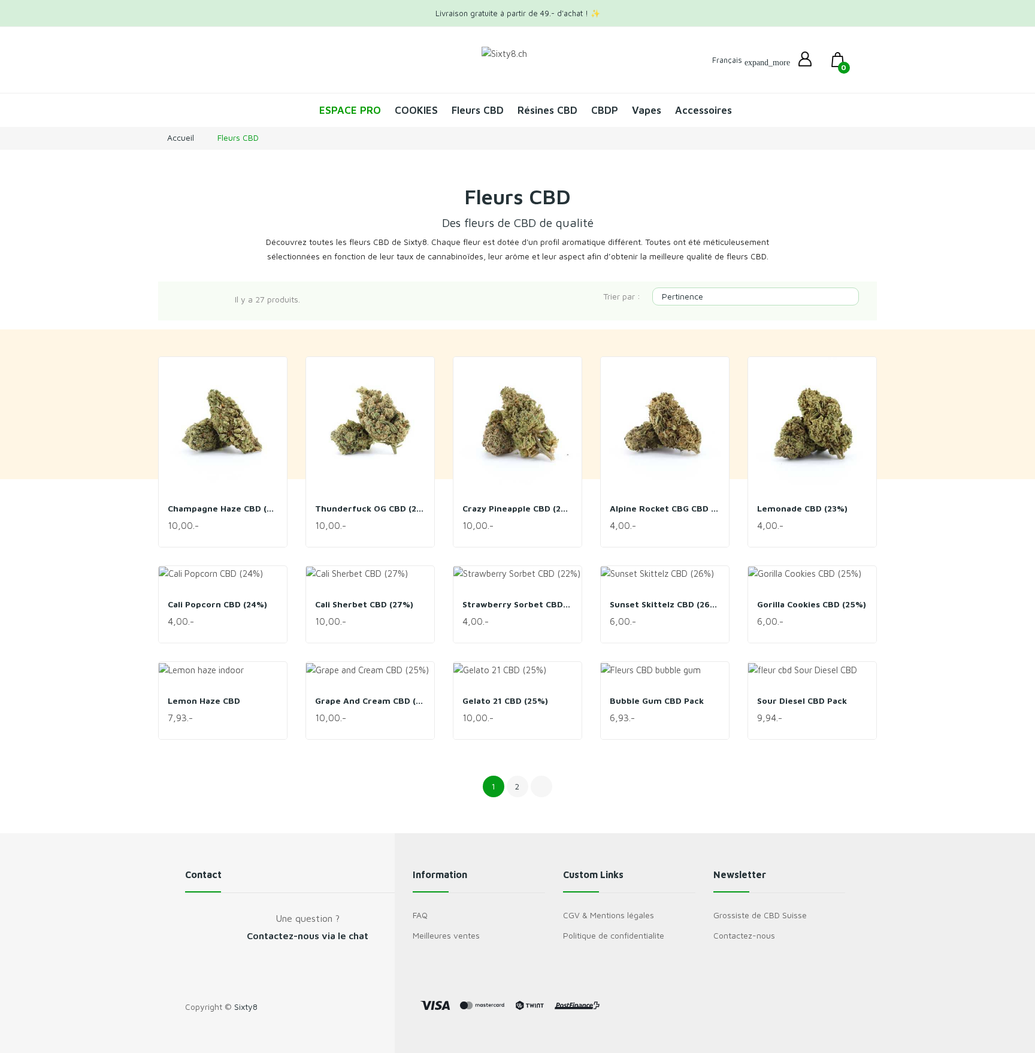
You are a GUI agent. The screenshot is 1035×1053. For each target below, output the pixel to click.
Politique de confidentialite (613, 935)
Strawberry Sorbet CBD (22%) (517, 604)
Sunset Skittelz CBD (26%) (665, 604)
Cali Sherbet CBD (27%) (364, 604)
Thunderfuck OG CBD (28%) (370, 508)
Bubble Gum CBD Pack (657, 700)
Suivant (541, 786)
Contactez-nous (744, 935)
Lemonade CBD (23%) (802, 508)
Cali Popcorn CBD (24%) (217, 604)
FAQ (420, 915)
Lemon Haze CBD (204, 700)
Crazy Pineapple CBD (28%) (517, 508)
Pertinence (754, 296)
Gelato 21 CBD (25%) (505, 700)
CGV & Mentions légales (608, 915)
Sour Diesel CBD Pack (802, 700)
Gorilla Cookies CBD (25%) (811, 604)
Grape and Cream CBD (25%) (370, 700)
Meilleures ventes (446, 935)
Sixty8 (246, 1006)
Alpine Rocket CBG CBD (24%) (665, 508)
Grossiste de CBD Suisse (760, 915)
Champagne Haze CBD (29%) (223, 508)
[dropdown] (805, 59)
